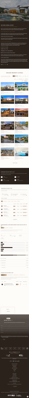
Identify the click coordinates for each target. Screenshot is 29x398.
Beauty (16, 201)
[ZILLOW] (17, 361)
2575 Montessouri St (7, 206)
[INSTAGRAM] (12, 361)
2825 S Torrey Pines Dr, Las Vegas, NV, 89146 (9, 285)
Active (13, 201)
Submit (4, 339)
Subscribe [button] (15, 386)
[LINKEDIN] (15, 361)
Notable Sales (14, 365)
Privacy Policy (26, 392)
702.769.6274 (14, 374)
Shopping (9, 201)
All (2, 201)
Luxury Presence (16, 393)
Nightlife (19, 201)
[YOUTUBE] (13, 361)
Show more (15, 219)
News (14, 370)
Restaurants (5, 201)
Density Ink (5, 205)
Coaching (14, 369)
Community (14, 366)
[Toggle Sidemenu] (26, 2)
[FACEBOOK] (10, 361)
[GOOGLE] (18, 361)
